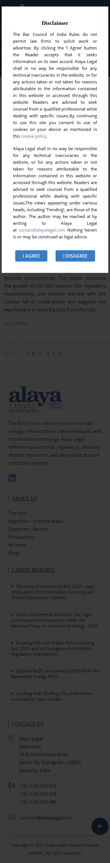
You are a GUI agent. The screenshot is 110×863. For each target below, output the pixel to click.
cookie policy (34, 136)
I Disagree (75, 256)
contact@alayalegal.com (42, 230)
